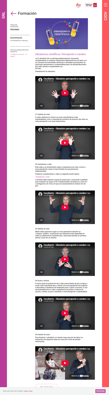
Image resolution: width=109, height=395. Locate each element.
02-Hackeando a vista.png (19, 40)
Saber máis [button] (28, 391)
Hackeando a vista (43, 177)
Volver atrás (48, 387)
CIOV (105, 16)
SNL (3, 15)
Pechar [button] (100, 391)
